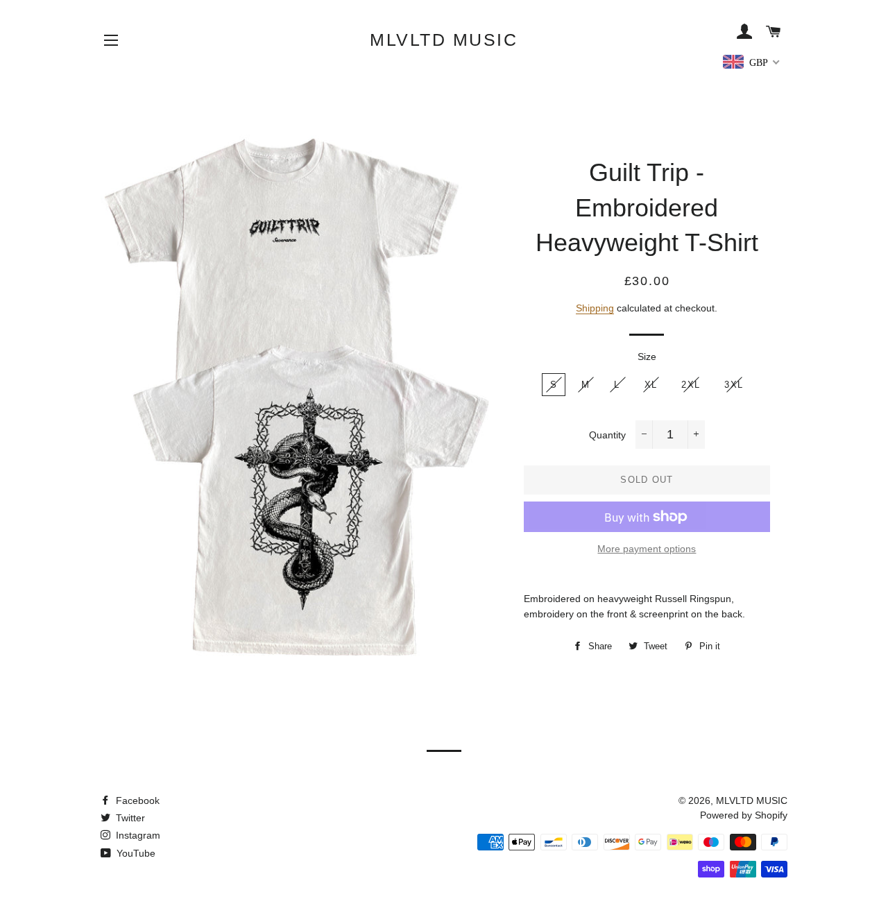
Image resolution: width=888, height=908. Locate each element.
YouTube (134, 853)
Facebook (136, 800)
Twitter (129, 817)
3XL (733, 384)
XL (651, 384)
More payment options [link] (646, 548)
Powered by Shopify (743, 815)
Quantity (607, 434)
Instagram (136, 835)
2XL (690, 384)
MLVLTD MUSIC (444, 39)
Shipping (595, 308)
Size (647, 356)
